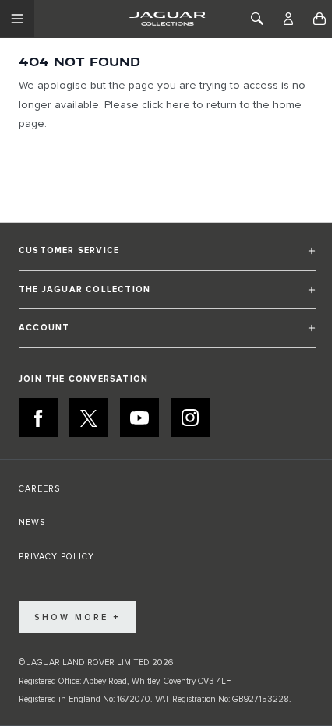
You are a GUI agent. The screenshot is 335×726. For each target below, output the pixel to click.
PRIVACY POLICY (56, 556)
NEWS (32, 522)
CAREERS (39, 489)
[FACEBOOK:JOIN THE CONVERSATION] (38, 417)
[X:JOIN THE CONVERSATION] (88, 417)
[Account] (288, 18)
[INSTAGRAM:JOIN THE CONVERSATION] (190, 417)
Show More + (77, 617)
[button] (167, 257)
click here (166, 105)
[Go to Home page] (167, 18)
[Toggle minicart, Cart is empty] (319, 18)
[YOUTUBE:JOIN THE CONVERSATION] (139, 417)
